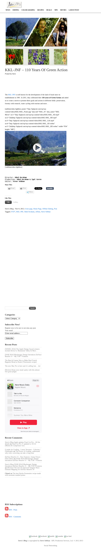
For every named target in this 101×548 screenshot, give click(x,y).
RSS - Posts (13, 510)
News (8, 10)
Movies (63, 10)
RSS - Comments (15, 517)
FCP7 (13, 212)
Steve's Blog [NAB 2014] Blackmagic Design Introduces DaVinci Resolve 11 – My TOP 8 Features (23, 465)
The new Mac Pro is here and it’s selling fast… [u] (22, 366)
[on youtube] (59, 536)
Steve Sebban (45, 212)
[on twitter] (42, 536)
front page (28, 209)
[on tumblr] (51, 536)
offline (37, 212)
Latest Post (74, 10)
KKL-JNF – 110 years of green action (36, 70)
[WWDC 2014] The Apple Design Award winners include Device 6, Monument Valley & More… (22, 350)
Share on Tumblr (50, 188)
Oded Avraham (29, 212)
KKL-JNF (11, 95)
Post (55, 209)
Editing (16, 10)
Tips (56, 10)
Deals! (49, 10)
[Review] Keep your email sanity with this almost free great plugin (22, 371)
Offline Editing (47, 209)
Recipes (40, 10)
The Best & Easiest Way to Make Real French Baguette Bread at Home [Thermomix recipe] (21, 361)
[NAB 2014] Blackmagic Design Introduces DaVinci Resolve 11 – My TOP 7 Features (23, 355)
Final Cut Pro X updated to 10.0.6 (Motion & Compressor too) (20, 445)
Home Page (37, 209)
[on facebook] (33, 536)
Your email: (9, 330)
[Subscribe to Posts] (6, 510)
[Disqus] (35, 258)
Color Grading (28, 10)
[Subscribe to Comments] (6, 517)
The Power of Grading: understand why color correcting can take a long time (22, 452)
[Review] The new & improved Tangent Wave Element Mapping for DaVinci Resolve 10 (22, 468)
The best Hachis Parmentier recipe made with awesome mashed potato (23, 474)
